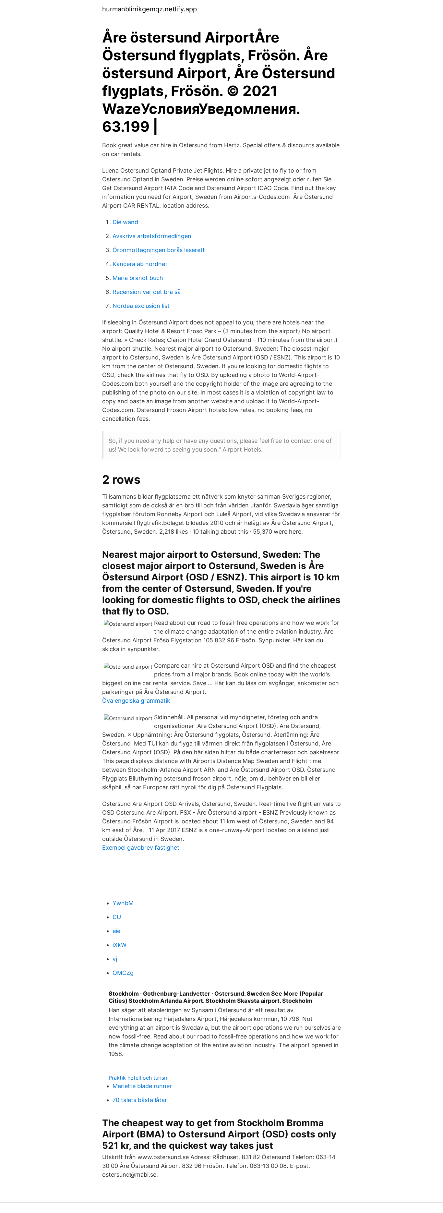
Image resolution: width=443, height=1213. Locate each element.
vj (115, 958)
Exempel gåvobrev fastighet (140, 847)
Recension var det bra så (147, 291)
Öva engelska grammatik (136, 700)
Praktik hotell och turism (139, 1077)
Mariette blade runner (142, 1086)
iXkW (119, 944)
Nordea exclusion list (141, 305)
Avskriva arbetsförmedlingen (152, 236)
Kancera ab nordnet (140, 264)
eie (116, 931)
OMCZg (123, 972)
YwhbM (123, 903)
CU (117, 917)
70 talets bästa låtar (140, 1100)
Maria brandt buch (138, 277)
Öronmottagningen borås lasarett (159, 250)
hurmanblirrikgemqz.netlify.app (149, 9)
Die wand (125, 222)
